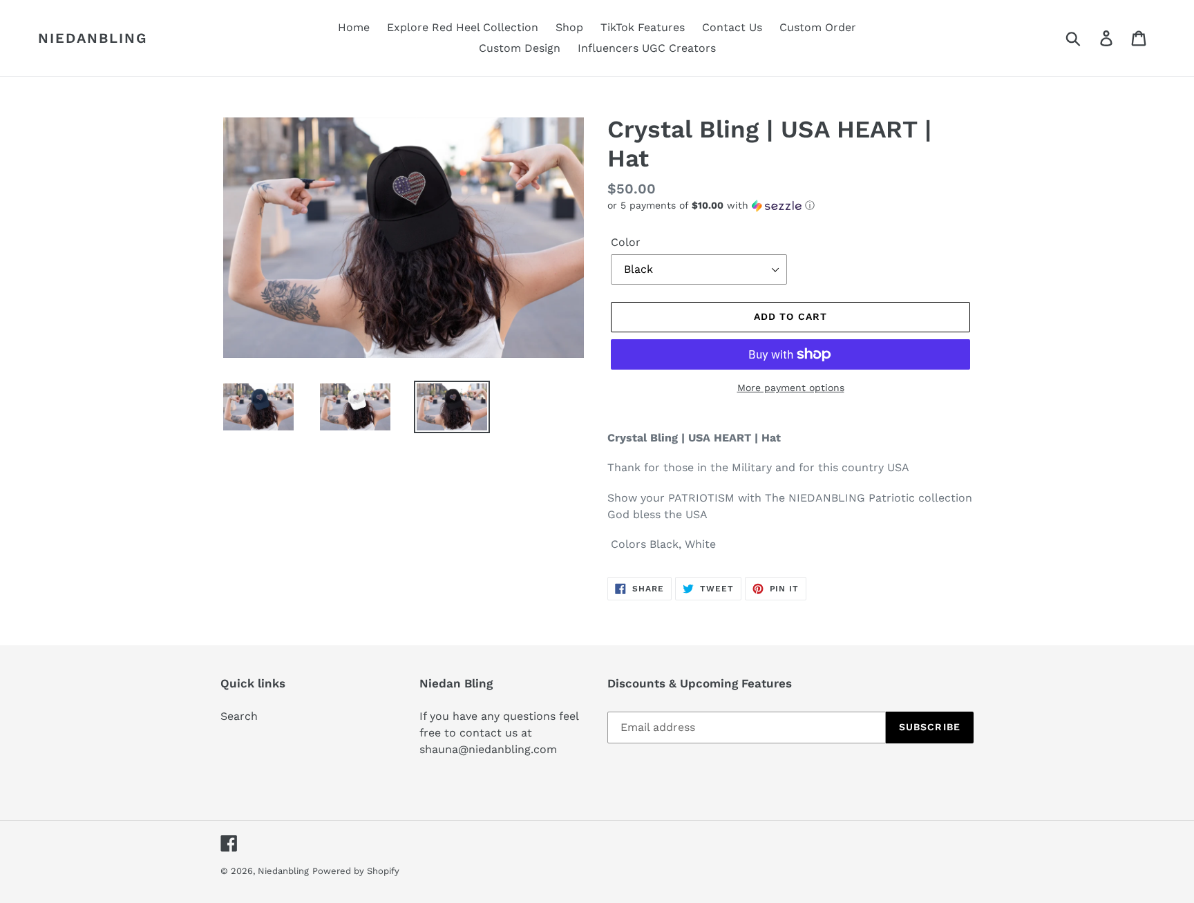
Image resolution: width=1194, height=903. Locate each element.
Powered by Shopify (355, 871)
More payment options (790, 387)
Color (626, 242)
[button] (790, 205)
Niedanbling (92, 38)
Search (239, 716)
